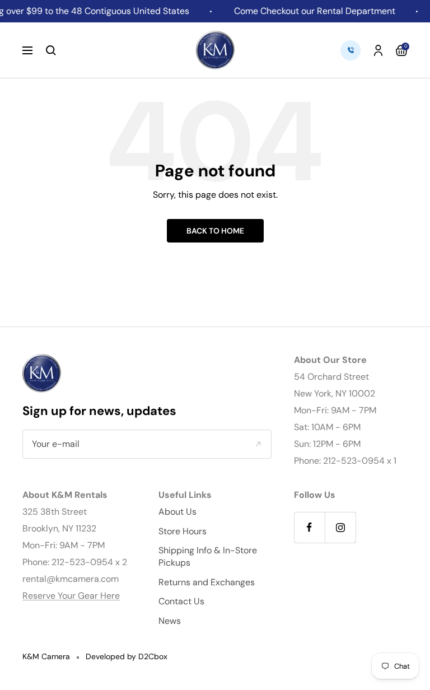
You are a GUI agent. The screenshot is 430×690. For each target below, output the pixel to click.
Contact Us (181, 601)
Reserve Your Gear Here (71, 596)
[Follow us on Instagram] (340, 527)
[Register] (257, 444)
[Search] (51, 50)
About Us (177, 512)
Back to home (215, 231)
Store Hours (182, 531)
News (169, 621)
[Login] (378, 50)
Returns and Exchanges (206, 582)
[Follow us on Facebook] (309, 527)
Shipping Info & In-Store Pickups (207, 556)
